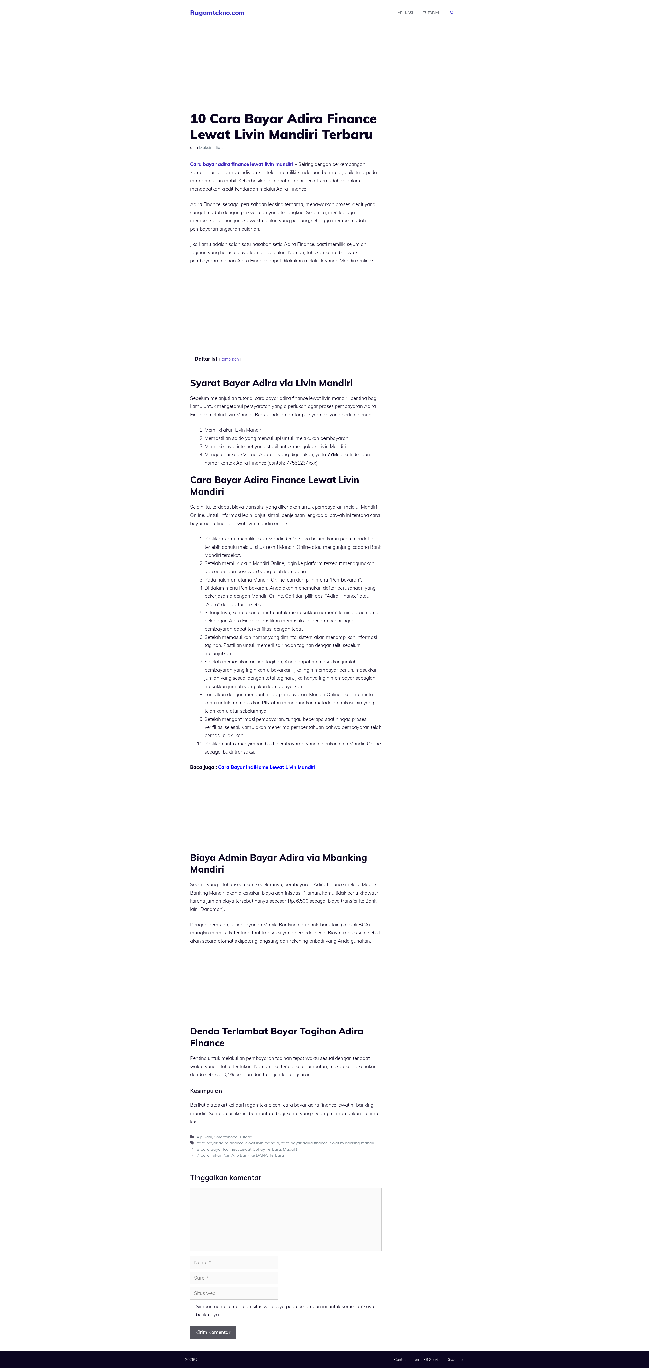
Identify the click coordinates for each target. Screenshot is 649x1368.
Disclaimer (455, 1359)
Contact (401, 1359)
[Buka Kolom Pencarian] (452, 12)
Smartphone (225, 1136)
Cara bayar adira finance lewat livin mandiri (241, 164)
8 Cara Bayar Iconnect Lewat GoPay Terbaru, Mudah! (247, 1149)
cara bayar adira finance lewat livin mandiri (238, 1142)
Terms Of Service (427, 1359)
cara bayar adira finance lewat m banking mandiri (328, 1142)
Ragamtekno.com (217, 12)
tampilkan (230, 359)
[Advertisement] (286, 73)
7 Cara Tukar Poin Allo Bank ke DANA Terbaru (240, 1155)
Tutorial (431, 12)
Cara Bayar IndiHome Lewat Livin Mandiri (266, 767)
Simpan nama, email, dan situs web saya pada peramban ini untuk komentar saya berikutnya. (285, 1310)
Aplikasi (405, 12)
